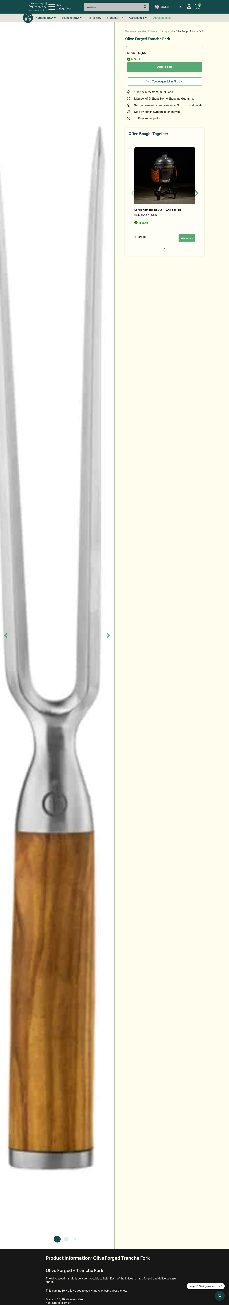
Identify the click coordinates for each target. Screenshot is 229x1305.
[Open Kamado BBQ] (55, 18)
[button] (60, 7)
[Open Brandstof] (121, 18)
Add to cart (164, 66)
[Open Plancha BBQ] (81, 18)
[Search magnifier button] (145, 7)
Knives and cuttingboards (161, 31)
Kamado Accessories (135, 31)
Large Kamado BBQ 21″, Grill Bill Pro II (158, 210)
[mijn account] (189, 6)
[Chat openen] (220, 1296)
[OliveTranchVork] (57, 635)
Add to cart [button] (187, 238)
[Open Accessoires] (146, 18)
